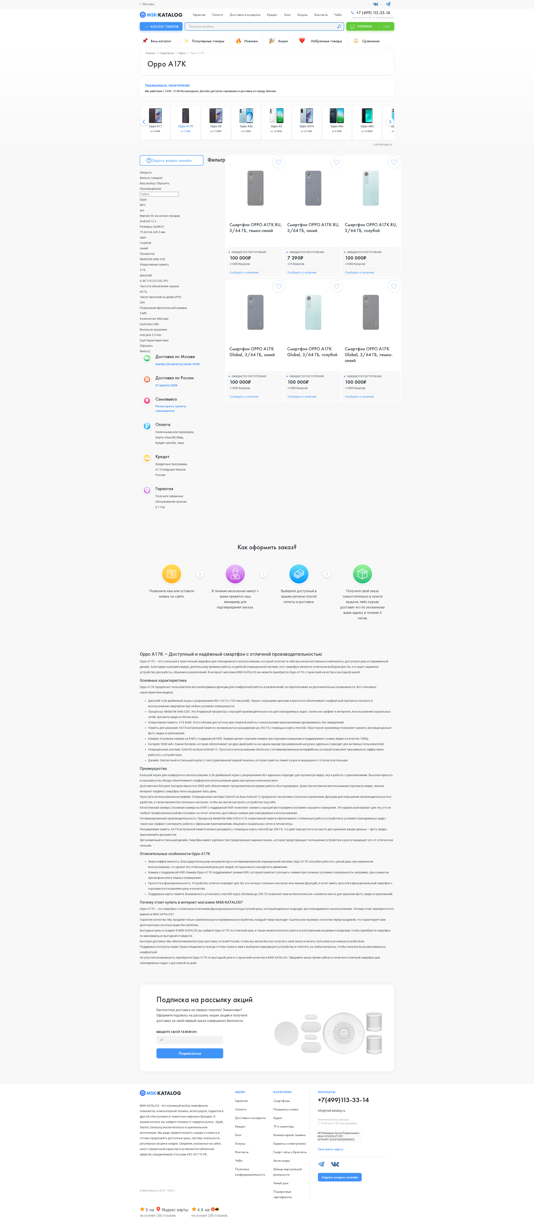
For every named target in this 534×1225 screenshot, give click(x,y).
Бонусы (302, 14)
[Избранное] (278, 163)
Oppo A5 (276, 129)
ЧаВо (338, 14)
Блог (287, 14)
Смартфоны (281, 1101)
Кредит (272, 14)
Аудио (277, 1118)
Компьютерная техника (289, 1135)
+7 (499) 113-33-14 (372, 12)
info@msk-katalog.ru (331, 1110)
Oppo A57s (307, 129)
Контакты (321, 14)
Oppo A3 (216, 129)
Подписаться (190, 1053)
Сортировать (382, 145)
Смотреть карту (330, 1149)
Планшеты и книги (285, 1109)
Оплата (217, 14)
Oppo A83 (367, 129)
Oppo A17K (185, 129)
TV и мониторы (283, 1126)
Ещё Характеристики (154, 340)
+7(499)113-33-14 (343, 1100)
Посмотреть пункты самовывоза (170, 408)
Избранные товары (326, 41)
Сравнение (371, 41)
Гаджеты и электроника (289, 1143)
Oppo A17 (155, 129)
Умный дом (280, 1183)
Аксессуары (281, 1160)
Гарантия (199, 14)
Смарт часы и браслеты (290, 1152)
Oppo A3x (246, 129)
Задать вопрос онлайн (171, 160)
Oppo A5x (337, 129)
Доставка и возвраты (245, 14)
